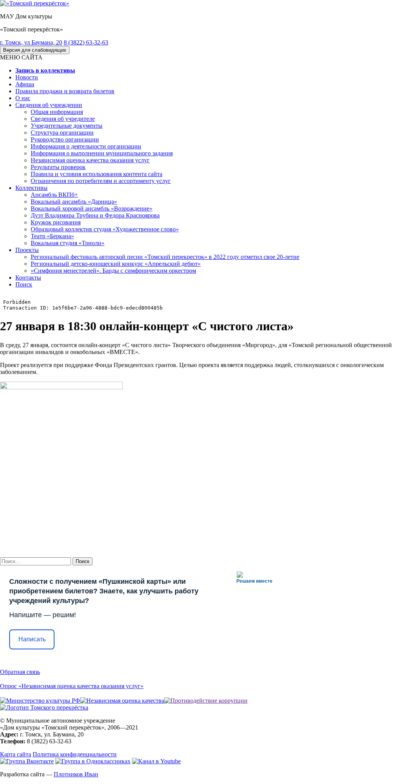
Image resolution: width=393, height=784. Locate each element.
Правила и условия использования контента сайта (96, 174)
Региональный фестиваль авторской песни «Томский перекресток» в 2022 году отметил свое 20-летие (165, 257)
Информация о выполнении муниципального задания (102, 153)
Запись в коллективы (45, 70)
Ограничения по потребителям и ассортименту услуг (101, 181)
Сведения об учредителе (63, 118)
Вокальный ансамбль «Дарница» (74, 201)
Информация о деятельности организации (86, 146)
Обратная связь (20, 672)
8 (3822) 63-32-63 (86, 42)
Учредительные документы (66, 125)
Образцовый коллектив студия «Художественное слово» (105, 229)
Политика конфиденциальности (75, 754)
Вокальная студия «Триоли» (67, 243)
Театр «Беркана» (52, 236)
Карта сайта (15, 754)
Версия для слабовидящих (34, 50)
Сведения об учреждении (48, 105)
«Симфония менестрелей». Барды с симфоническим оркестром (113, 270)
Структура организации (62, 132)
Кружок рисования (56, 222)
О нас (22, 98)
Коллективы (31, 187)
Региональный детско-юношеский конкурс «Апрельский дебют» (116, 263)
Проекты (27, 250)
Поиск (23, 284)
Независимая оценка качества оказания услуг (90, 160)
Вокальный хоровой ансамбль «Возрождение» (91, 208)
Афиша (24, 84)
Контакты (28, 277)
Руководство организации (65, 139)
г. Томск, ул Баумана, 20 (31, 42)
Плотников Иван (76, 774)
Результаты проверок (58, 167)
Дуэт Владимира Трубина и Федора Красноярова (95, 215)
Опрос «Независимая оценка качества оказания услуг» (72, 686)
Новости (26, 77)
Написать (32, 639)
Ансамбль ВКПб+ (54, 194)
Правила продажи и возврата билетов (64, 91)
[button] (21, 57)
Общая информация (57, 112)
